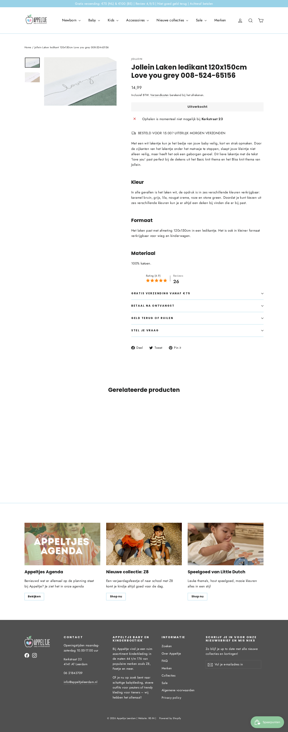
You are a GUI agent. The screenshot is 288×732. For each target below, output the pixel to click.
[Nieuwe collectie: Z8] (144, 544)
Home (27, 47)
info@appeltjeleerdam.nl (80, 682)
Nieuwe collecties (171, 20)
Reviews (178, 275)
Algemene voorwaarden (178, 690)
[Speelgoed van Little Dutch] (226, 544)
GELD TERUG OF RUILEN (152, 318)
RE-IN (152, 718)
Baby (92, 20)
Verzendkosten (159, 95)
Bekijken (34, 596)
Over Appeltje (171, 653)
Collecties (168, 675)
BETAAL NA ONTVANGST (153, 306)
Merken (220, 20)
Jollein (137, 59)
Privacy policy (171, 697)
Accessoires (136, 20)
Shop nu (116, 596)
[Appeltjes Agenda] (62, 544)
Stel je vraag (145, 330)
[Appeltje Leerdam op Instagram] (34, 655)
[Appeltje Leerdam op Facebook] (26, 655)
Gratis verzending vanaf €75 (160, 293)
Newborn (69, 20)
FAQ (165, 661)
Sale (200, 20)
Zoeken (167, 646)
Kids (111, 20)
